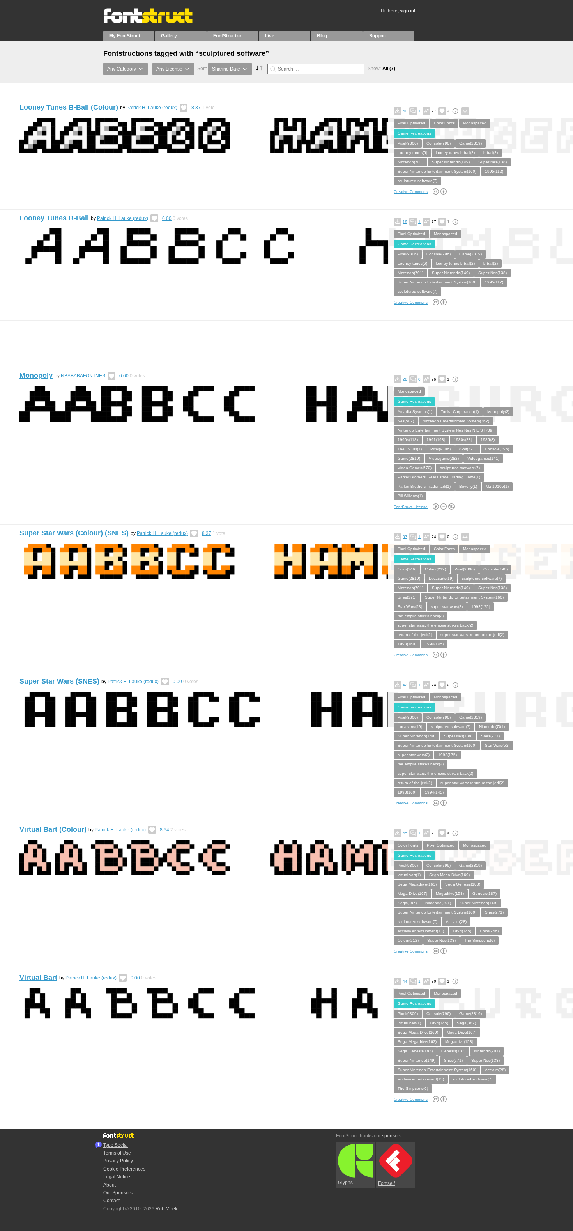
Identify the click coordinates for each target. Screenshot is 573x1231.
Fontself (386, 1183)
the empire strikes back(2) (421, 616)
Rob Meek (166, 1209)
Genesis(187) (484, 893)
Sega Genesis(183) (462, 884)
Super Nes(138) (492, 162)
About (109, 1185)
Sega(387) (407, 903)
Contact (111, 1200)
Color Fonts (444, 123)
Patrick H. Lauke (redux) (151, 107)
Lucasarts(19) (441, 578)
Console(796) (438, 143)
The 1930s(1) (410, 449)
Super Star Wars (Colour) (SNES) (74, 533)
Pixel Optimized (411, 123)
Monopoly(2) (498, 411)
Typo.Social (115, 1145)
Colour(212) (435, 569)
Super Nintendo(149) (451, 162)
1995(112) (494, 171)
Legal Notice (116, 1177)
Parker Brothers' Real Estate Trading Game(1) (439, 477)
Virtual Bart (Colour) (53, 829)
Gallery (169, 36)
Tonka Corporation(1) (460, 411)
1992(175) (480, 606)
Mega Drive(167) (412, 893)
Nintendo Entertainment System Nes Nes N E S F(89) (445, 430)
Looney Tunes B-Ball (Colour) (68, 107)
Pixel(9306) (408, 143)
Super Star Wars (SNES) (59, 681)
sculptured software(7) (417, 181)
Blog (322, 36)
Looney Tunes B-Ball (54, 218)
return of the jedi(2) (415, 634)
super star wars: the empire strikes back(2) (435, 625)
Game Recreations (414, 133)
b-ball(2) (490, 153)
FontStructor (227, 36)
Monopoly (36, 375)
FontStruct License (411, 507)
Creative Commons (411, 192)
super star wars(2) (447, 606)
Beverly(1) (468, 486)
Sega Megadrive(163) (417, 884)
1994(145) (434, 644)
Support (378, 36)
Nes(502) (406, 421)
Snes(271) (407, 597)
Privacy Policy (118, 1161)
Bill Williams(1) (410, 496)
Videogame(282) (444, 458)
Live (269, 36)
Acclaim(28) (456, 921)
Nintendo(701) (410, 162)
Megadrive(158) (450, 893)
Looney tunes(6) (412, 153)
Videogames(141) (483, 458)
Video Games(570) (415, 468)
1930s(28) (463, 439)
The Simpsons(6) (479, 940)
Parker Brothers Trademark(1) (424, 486)
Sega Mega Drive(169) (449, 875)
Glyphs (345, 1182)
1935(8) (488, 439)
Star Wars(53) (410, 606)
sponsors (391, 1136)
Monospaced (474, 123)
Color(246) (407, 569)
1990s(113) (408, 439)
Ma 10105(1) (497, 486)
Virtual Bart (38, 977)
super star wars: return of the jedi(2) (472, 634)
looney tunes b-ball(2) (455, 153)
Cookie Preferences (124, 1169)
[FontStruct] (156, 21)
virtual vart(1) (409, 875)
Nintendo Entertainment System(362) (456, 421)
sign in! (407, 11)
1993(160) (407, 644)
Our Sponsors (118, 1193)
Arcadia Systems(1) (415, 411)
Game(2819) (470, 143)
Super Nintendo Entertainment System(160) (437, 171)
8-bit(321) (467, 449)
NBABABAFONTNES (83, 376)
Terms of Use (117, 1153)
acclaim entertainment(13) (421, 931)
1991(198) (435, 439)
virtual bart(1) (409, 1023)
